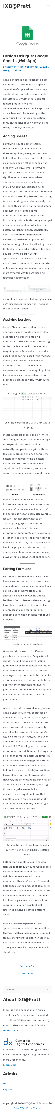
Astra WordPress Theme (27, 1107)
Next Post (27, 973)
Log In (6, 1083)
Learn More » (10, 1030)
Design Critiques (13, 70)
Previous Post (27, 966)
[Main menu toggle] (48, 6)
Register (8, 1089)
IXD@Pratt (17, 6)
